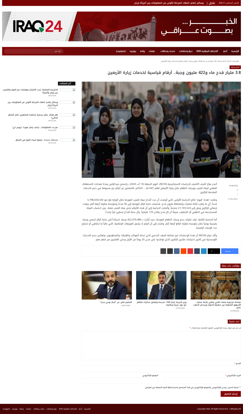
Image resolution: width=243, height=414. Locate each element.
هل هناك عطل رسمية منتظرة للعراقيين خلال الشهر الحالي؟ (33, 116)
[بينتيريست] (190, 251)
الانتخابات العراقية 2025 (207, 51)
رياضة (142, 51)
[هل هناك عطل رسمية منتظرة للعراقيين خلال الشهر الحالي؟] (67, 118)
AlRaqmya (234, 409)
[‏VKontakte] (177, 251)
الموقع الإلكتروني (150, 375)
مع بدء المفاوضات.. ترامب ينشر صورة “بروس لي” (35, 127)
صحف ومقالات (167, 51)
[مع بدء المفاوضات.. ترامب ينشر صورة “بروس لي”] (67, 131)
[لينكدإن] (204, 251)
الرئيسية (235, 51)
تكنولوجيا (121, 51)
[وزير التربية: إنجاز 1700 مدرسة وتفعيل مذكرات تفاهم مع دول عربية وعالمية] (161, 285)
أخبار (225, 51)
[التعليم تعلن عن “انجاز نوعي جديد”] (107, 285)
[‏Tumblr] (197, 251)
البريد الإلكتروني (233, 375)
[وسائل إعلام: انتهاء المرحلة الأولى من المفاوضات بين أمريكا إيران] (67, 106)
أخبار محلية (222, 61)
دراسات (152, 51)
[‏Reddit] (183, 251)
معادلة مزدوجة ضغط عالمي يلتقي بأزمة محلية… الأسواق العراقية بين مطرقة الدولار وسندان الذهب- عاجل (217, 305)
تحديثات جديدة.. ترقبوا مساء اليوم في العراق (36, 140)
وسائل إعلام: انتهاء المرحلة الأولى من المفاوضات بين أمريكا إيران (168, 3)
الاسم (237, 363)
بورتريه (133, 51)
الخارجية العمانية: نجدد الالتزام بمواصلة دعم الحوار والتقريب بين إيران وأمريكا (30, 91)
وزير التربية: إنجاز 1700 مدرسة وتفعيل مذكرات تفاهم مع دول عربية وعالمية (161, 303)
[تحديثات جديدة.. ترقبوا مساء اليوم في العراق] (67, 143)
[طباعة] (163, 251)
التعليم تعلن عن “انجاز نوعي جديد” (116, 302)
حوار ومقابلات (186, 51)
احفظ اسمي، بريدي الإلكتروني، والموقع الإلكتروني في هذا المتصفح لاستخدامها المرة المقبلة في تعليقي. (191, 387)
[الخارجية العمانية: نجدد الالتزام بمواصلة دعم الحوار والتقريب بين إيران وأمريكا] (67, 93)
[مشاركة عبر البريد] (170, 251)
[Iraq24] (121, 26)
